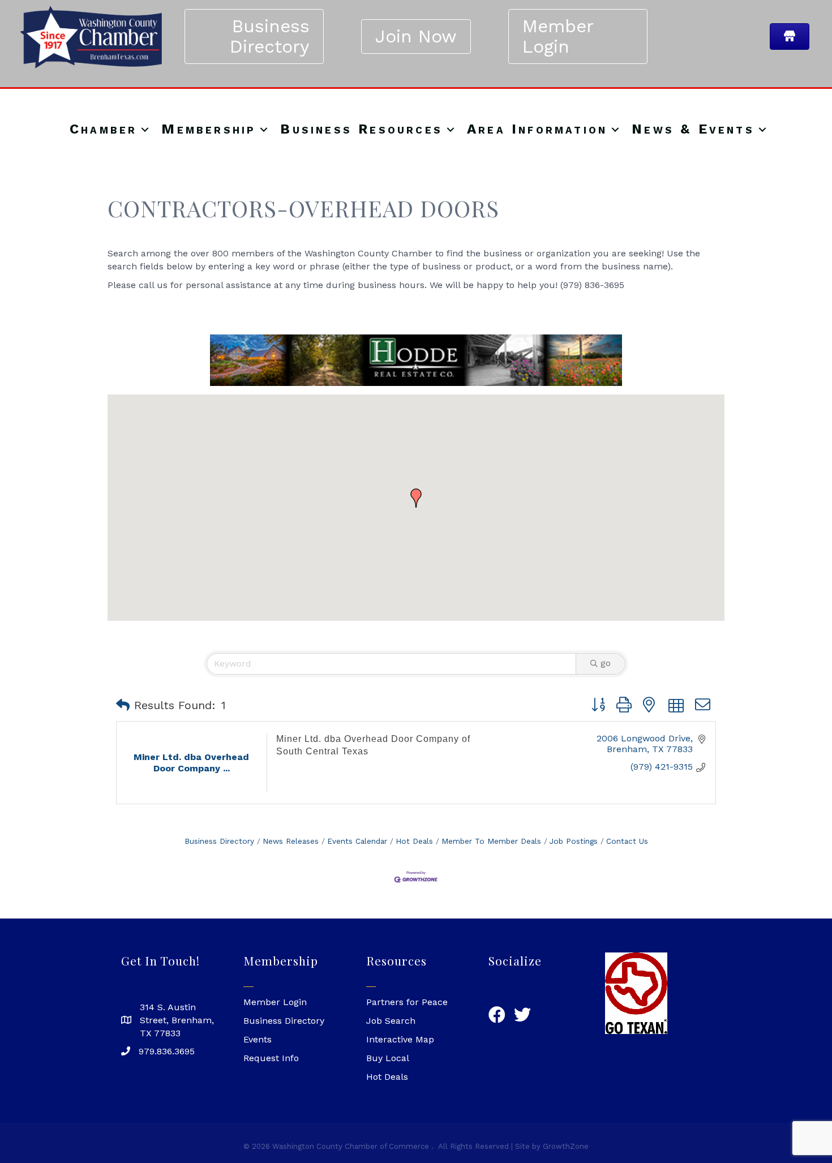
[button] (416, 498)
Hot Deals (414, 841)
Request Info (271, 1058)
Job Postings (574, 841)
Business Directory (219, 841)
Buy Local (387, 1058)
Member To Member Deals (491, 841)
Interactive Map (400, 1039)
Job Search (390, 1020)
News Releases (291, 841)
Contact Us (627, 841)
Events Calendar (357, 841)
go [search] (606, 663)
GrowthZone (566, 1146)
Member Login (275, 1002)
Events (257, 1039)
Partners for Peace (407, 1002)
